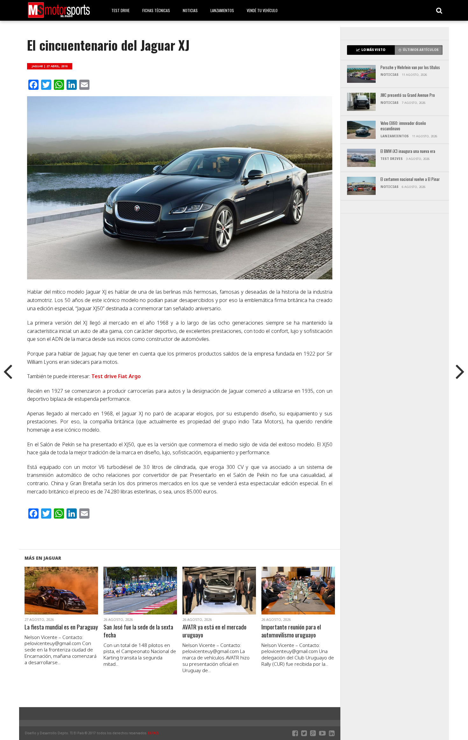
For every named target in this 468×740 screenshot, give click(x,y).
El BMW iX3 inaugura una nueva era (407, 151)
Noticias (190, 10)
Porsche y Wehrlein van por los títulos (410, 67)
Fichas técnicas (156, 10)
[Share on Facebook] (47, 598)
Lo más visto (373, 50)
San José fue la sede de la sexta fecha (138, 631)
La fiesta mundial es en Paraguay (61, 627)
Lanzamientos (222, 10)
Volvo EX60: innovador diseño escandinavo (403, 126)
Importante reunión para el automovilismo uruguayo (291, 631)
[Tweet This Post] (61, 598)
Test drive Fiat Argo (116, 376)
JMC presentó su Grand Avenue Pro (407, 95)
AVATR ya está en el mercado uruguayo (214, 631)
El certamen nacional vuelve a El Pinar (410, 179)
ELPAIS (153, 733)
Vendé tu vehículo (262, 10)
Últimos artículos (421, 50)
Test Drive (120, 10)
